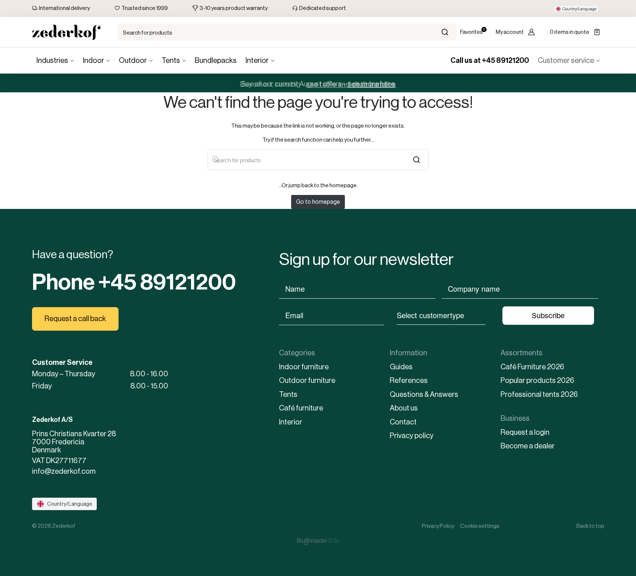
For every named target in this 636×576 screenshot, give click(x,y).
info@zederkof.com (64, 471)
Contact (403, 422)
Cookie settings (479, 526)
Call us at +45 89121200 (490, 60)
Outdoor (133, 60)
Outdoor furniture (307, 380)
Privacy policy (412, 435)
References (409, 380)
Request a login (525, 432)
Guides (401, 367)
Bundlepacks (216, 60)
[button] (576, 9)
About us (404, 408)
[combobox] (441, 314)
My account (510, 32)
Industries (52, 60)
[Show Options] (489, 314)
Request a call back (75, 318)
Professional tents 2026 (539, 394)
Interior (257, 60)
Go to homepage (318, 201)
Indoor (93, 60)
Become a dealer (528, 446)
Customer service (566, 60)
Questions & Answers (424, 394)
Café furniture (301, 408)
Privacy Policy (438, 526)
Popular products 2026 (537, 380)
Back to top (590, 526)
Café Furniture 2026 (532, 367)
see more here (371, 82)
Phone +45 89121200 (134, 282)
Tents (171, 60)
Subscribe (548, 315)
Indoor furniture (304, 367)
